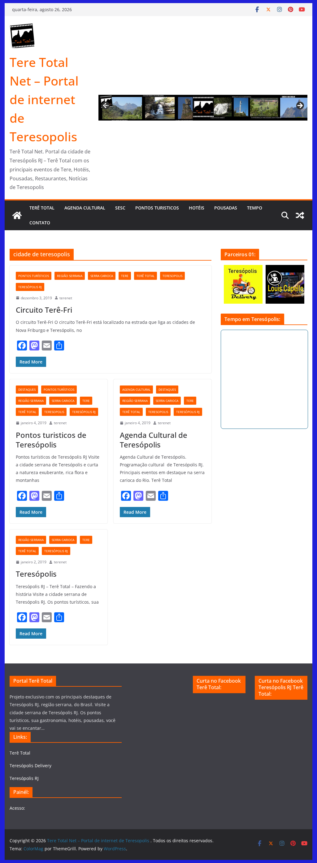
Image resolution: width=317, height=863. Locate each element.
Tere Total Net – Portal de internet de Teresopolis (44, 99)
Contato (39, 223)
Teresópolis (36, 574)
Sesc (120, 208)
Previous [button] (106, 104)
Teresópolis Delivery (30, 765)
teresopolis (172, 276)
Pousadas (225, 208)
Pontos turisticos (157, 208)
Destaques (27, 389)
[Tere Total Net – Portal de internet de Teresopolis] (17, 215)
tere (124, 276)
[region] (202, 108)
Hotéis (196, 208)
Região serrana (69, 276)
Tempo (254, 208)
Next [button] (299, 106)
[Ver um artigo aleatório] (300, 215)
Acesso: (17, 808)
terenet (65, 298)
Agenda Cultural (136, 389)
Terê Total (41, 208)
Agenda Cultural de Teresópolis (153, 440)
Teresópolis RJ (30, 287)
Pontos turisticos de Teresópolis (51, 440)
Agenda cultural (84, 208)
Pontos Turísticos (33, 276)
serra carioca (101, 276)
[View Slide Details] (202, 108)
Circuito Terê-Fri (44, 310)
